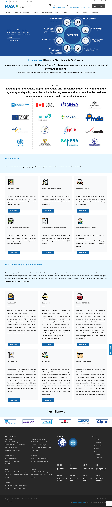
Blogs (24, 1)
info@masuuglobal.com (58, 7)
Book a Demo (98, 6)
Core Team (18, 1)
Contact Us (29, 1)
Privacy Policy (8, 501)
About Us (12, 1)
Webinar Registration (99, 456)
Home (7, 1)
